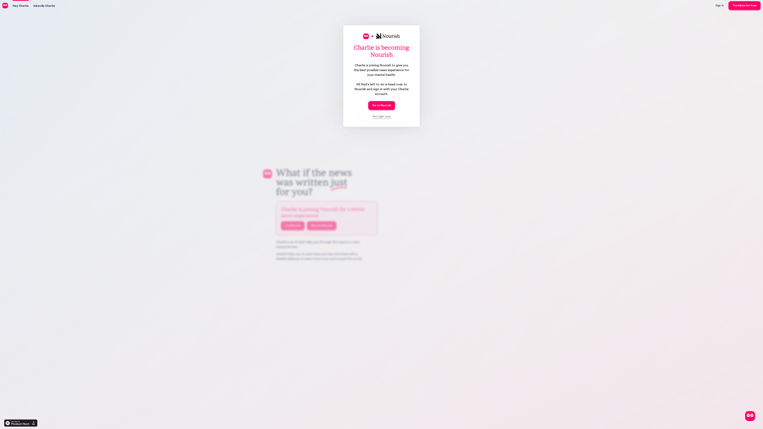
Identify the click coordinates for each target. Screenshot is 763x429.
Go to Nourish (381, 105)
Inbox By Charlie (44, 6)
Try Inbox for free (744, 5)
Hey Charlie (21, 6)
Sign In (720, 5)
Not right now (381, 116)
